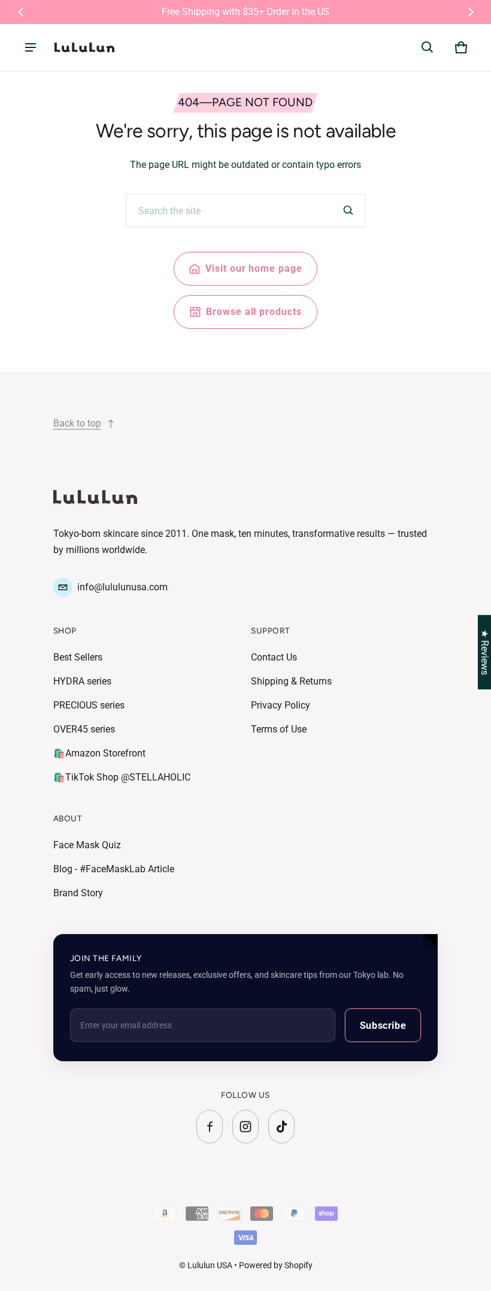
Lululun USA (209, 1265)
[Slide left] (21, 12)
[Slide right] (470, 12)
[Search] (348, 210)
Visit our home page (253, 268)
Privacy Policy (280, 705)
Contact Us (274, 657)
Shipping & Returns (291, 681)
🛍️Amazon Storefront (99, 753)
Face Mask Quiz (87, 845)
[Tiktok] (281, 1126)
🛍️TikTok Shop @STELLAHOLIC (121, 777)
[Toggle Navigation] (30, 47)
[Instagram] (245, 1126)
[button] (427, 47)
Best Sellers (77, 657)
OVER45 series (84, 729)
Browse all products (254, 311)
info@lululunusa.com (122, 587)
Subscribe (383, 1025)
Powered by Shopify (276, 1265)
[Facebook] (209, 1126)
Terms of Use (279, 729)
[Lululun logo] (84, 47)
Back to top (77, 423)
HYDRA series (82, 681)
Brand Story (78, 893)
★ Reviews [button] (484, 652)
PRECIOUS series (89, 705)
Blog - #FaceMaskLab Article (113, 869)
